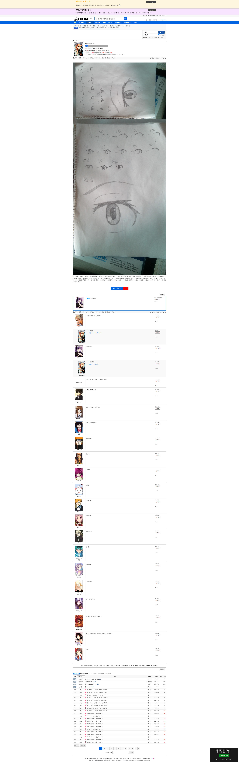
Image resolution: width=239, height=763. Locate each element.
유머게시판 (83, 26)
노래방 (115, 26)
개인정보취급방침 (139, 760)
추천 (118, 288)
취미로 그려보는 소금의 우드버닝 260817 (97, 695)
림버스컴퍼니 (108, 28)
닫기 (217, 759)
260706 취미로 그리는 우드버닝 (95, 724)
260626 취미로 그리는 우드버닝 (95, 731)
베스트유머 (89, 26)
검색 (132, 752)
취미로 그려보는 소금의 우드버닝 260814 (97, 697)
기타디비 (127, 758)
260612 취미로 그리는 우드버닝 (95, 742)
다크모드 (163, 15)
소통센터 (153, 15)
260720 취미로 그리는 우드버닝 (95, 713)
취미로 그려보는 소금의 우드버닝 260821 (97, 692)
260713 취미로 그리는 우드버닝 (95, 718)
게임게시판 (82, 28)
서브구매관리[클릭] (101, 54)
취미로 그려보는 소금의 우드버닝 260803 (97, 705)
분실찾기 (151, 37)
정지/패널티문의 (146, 758)
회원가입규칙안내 (159, 37)
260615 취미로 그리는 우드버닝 (95, 739)
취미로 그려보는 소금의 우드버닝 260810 (97, 700)
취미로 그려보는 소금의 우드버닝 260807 (97, 703)
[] (89, 52)
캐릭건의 (122, 758)
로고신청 (159, 19)
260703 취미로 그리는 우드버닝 (95, 726)
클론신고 (139, 758)
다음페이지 (82, 745)
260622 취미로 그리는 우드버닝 (95, 734)
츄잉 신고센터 (146, 15)
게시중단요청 (147, 760)
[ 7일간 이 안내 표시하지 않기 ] (158, 58)
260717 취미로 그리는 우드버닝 (95, 716)
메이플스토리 (94, 28)
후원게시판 (127, 26)
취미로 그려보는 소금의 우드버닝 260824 (97, 689)
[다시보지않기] (146, 13)
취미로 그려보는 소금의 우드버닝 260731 (97, 708)
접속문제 (94, 758)
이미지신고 (111, 758)
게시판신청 (133, 758)
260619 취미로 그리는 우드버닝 (95, 737)
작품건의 (116, 758)
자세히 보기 (151, 2)
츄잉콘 (158, 15)
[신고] (156, 301)
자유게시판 (76, 26)
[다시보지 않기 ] (116, 5)
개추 (114, 288)
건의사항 (99, 758)
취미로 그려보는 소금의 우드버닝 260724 (97, 710)
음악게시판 (121, 26)
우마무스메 (101, 28)
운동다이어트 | (97, 26)
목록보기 (162, 294)
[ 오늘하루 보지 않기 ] (226, 759)
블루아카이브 (116, 28)
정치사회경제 (109, 26)
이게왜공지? (93, 298)
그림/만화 (103, 26)
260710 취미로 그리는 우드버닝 (95, 721)
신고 (126, 288)
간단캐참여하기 (224, 755)
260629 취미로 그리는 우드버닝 (95, 729)
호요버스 (88, 28)
